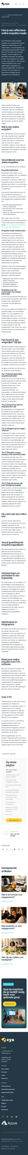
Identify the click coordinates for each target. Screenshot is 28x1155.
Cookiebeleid (5, 1146)
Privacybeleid (14, 1146)
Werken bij (4, 1078)
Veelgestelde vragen (7, 1100)
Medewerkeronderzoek (8, 1089)
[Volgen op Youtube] (16, 1116)
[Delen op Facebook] (10, 849)
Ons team (4, 1072)
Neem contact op (14, 820)
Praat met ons (9, 1004)
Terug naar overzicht (8, 754)
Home (4, 15)
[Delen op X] (6, 849)
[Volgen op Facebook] (2, 1116)
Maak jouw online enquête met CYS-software (12, 809)
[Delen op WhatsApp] (14, 849)
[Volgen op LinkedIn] (11, 1116)
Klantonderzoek (6, 1086)
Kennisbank (4, 1109)
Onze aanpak (5, 1069)
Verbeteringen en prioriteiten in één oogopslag (11, 797)
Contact (3, 1106)
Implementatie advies (7, 1092)
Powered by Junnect (16, 1141)
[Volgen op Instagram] (7, 1116)
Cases (3, 1075)
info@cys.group (5, 1053)
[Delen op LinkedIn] (3, 849)
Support (3, 1103)
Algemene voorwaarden (8, 1148)
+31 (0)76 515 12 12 (7, 1051)
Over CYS (9, 814)
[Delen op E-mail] (18, 849)
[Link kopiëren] (22, 849)
